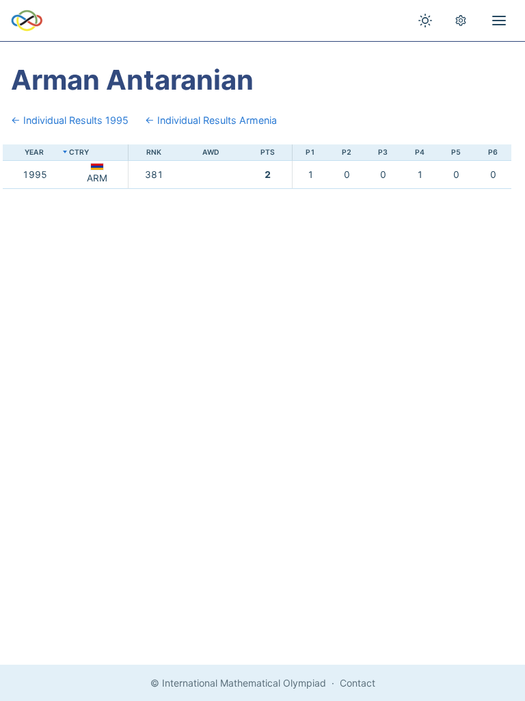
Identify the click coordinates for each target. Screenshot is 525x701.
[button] (97, 153)
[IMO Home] (27, 20)
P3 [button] (383, 152)
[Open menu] (499, 20)
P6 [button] (493, 152)
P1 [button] (310, 152)
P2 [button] (346, 152)
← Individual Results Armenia (211, 120)
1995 (35, 174)
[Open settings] (460, 20)
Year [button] (34, 152)
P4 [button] (420, 152)
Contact (357, 683)
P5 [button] (456, 152)
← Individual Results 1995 (70, 120)
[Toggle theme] (425, 20)
